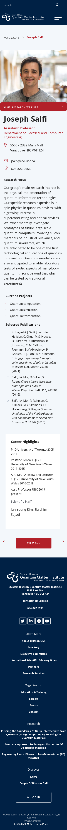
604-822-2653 (21, 169)
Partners (33, 666)
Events (33, 705)
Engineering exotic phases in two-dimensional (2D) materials (33, 755)
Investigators (10, 37)
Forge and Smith (41, 824)
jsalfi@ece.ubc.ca (23, 161)
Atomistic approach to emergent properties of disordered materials (33, 746)
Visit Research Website (21, 107)
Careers (33, 698)
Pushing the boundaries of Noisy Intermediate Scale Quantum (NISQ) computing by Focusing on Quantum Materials (33, 734)
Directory (33, 647)
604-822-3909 (35, 608)
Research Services (33, 673)
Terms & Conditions (31, 820)
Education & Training (33, 692)
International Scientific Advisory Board (34, 660)
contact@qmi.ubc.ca (35, 600)
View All (33, 543)
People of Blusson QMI (33, 783)
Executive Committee (33, 654)
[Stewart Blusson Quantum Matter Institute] (27, 17)
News (33, 776)
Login (35, 797)
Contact (33, 711)
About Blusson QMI (34, 641)
